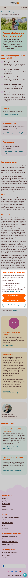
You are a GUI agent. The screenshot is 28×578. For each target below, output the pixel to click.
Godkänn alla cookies (14, 295)
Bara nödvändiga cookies (14, 300)
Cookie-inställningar (14, 305)
